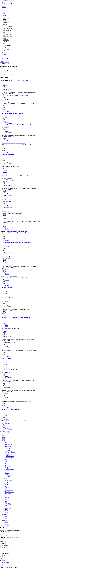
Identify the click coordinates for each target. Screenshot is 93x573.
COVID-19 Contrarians (12, 102)
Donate (2, 17)
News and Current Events (6, 447)
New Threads (3, 6)
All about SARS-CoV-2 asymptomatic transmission (9, 349)
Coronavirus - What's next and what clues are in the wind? (10, 400)
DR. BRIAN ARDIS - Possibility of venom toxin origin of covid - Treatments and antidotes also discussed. (17, 175)
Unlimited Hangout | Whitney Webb (7, 42)
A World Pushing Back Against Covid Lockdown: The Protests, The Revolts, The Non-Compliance (16, 242)
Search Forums (3, 438)
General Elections (7, 454)
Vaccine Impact (5, 43)
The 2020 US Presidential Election (10, 455)
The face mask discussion (5, 196)
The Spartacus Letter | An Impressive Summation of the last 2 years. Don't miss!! (14, 420)
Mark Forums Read (7, 14)
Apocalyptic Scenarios (7, 503)
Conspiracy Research (5, 478)
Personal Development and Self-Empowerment (10, 464)
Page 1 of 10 (1, 62)
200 (5, 270)
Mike (4, 372)
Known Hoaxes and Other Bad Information (10, 445)
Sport (5, 465)
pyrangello (5, 93)
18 (8, 291)
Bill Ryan (3, 58)
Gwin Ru (5, 167)
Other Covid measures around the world (8, 154)
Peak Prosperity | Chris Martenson (7, 34)
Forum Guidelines (5, 57)
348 (5, 292)
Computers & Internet (7, 471)
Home (2, 10)
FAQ (3, 12)
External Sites (3, 27)
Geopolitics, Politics (7, 453)
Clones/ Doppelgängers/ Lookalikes (9, 482)
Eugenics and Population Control (8, 484)
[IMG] (2, 556)
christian (5, 104)
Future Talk (4, 502)
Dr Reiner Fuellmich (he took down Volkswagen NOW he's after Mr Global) (13, 143)
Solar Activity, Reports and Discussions (9, 457)
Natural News (4, 38)
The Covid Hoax (4, 298)
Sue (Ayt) (5, 189)
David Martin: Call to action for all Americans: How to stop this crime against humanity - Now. (16, 317)
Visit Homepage (7, 206)
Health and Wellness (4, 54)
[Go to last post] (10, 89)
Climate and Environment (8, 449)
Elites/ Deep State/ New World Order (9, 483)
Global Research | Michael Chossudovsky (8, 36)
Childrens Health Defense (6, 40)
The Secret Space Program (8, 493)
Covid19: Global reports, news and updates (8, 208)
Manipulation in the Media (8, 487)
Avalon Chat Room (5, 22)
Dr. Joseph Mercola (5, 39)
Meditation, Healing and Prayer (8, 515)
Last (6, 62)
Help (2, 2)
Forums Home (3, 439)
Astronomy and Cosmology (8, 470)
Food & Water (6, 523)
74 (8, 257)
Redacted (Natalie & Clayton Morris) (7, 45)
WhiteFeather (5, 136)
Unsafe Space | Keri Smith (6, 29)
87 (5, 148)
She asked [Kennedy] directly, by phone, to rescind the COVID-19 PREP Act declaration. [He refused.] (17, 124)
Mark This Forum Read (6, 70)
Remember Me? (4, 4)
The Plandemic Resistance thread (7, 287)
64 (8, 280)
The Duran (4, 47)
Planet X (6, 505)
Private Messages (4, 436)
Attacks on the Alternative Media (8, 480)
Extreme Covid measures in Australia (7, 253)
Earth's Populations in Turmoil (8, 451)
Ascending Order (5, 535)
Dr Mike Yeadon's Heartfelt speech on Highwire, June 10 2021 (11, 328)
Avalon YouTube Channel (6, 21)
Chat (2, 16)
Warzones (6, 458)
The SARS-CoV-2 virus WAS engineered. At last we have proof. (18, 80)
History (5, 463)
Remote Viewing (7, 491)
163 (5, 118)
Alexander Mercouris (5, 46)
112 (5, 414)
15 (5, 424)
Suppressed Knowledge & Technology (9, 492)
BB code (3, 555)
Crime (5, 462)
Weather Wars (6, 494)
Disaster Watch (8, 450)
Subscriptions (3, 437)
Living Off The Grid (5, 520)
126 (5, 363)
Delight (5, 256)
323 (5, 107)
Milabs (5, 488)
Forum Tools (3, 68)
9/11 (5, 479)
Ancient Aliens (6, 510)
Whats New (4, 19)
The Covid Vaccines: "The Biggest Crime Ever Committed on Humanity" (13, 113)
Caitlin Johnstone (5, 31)
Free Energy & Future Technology (10, 469)
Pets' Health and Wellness (9, 475)
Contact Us (3, 561)
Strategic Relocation (7, 525)
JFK (5, 486)
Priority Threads (6, 443)
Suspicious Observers (5, 33)
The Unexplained (5, 495)
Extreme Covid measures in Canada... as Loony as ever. (10, 276)
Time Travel (6, 501)
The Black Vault (5, 35)
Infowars (4, 37)
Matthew (5, 351)
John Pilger (4, 32)
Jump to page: (3, 63)
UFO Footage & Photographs (8, 508)
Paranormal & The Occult (8, 500)
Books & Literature (7, 461)
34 (5, 236)
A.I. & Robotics (6, 467)
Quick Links (4, 15)
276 (8, 212)
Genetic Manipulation (7, 485)
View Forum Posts (7, 111)
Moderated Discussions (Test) (8, 446)
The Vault (6, 442)
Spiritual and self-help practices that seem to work (10, 519)
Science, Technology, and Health (7, 466)
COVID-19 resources (5, 25)
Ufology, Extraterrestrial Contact (7, 507)
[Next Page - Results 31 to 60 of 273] (5, 62)
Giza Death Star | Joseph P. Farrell (7, 30)
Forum (2, 11)
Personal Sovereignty (7, 524)
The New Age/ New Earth (8, 504)
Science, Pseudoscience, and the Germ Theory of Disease (10, 369)
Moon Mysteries (6, 489)
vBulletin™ (4, 565)
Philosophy (6, 517)
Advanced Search (4, 50)
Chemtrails (6, 481)
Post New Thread (2, 61)
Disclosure (6, 509)
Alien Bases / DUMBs (7, 511)
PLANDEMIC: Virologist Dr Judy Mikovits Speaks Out (10, 409)
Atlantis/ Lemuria (7, 497)
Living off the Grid (7, 521)
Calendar (4, 13)
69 (8, 246)
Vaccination (7, 474)
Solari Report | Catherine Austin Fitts (7, 28)
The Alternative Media (7, 448)
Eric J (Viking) (6, 222)
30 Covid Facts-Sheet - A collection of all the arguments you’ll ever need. (16, 231)
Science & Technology (7, 476)
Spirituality (4, 514)
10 (7, 179)
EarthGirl (5, 331)
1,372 (6, 247)
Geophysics (6, 472)
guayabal (5, 381)
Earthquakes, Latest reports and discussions (10, 452)
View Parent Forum (5, 71)
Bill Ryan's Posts (4, 7)
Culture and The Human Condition (7, 459)
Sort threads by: (2, 531)
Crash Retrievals (6, 512)
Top (2, 563)
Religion (6, 518)
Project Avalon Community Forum (6, 562)
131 (5, 169)
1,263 (6, 281)
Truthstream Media (5, 41)
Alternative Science (7, 468)
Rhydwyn (5, 340)
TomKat (5, 199)
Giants (5, 498)
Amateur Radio (6, 522)
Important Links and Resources (8, 444)
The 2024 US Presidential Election (10, 456)
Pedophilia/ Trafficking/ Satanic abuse (9, 490)
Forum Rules (1, 558)
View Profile (6, 99)
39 (5, 225)
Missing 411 (6, 499)
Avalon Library (5, 24)
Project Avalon (3, 53)
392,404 (4, 60)
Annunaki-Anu (6, 267)
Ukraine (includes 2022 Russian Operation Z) (8, 26)
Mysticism (6, 516)
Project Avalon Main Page (6, 18)
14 (5, 190)
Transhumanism (6, 506)
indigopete (5, 423)
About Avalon (4, 20)
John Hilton (5, 127)
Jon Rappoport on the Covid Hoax (7, 358)
